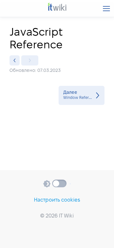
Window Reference (81, 95)
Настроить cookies (57, 200)
